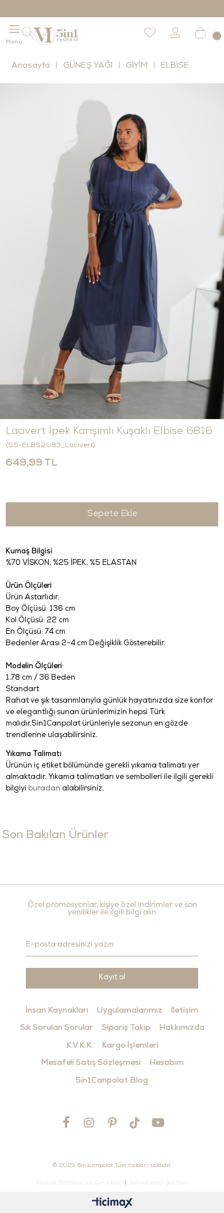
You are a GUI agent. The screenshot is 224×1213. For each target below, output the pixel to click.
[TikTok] (134, 1122)
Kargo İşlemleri (130, 1046)
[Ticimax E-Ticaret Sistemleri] (112, 1204)
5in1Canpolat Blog (112, 1081)
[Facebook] (66, 1122)
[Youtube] (157, 1122)
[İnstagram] (89, 1122)
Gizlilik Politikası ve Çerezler (79, 1183)
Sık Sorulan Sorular (56, 1028)
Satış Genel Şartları (158, 1183)
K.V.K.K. (79, 1046)
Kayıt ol (112, 978)
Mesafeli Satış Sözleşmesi (91, 1063)
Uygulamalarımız (130, 1011)
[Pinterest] (112, 1122)
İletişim (184, 1011)
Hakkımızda (181, 1028)
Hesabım (166, 1063)
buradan (44, 789)
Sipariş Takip (126, 1028)
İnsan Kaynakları (57, 1011)
